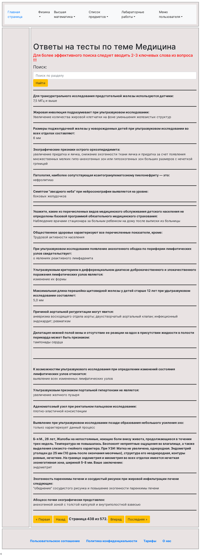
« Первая (43, 519)
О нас (167, 541)
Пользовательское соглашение (55, 541)
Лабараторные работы (133, 14)
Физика (44, 12)
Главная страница (15, 14)
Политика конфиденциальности (111, 541)
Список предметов (97, 14)
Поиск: (40, 66)
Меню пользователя (169, 14)
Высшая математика (63, 14)
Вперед (116, 519)
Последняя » (137, 519)
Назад (60, 519)
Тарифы (149, 541)
